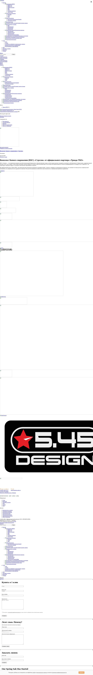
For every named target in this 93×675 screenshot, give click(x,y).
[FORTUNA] (3, 296)
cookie (33, 672)
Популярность (6, 121)
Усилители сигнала (12, 20)
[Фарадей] (9, 200)
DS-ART (14, 521)
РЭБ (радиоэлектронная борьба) (14, 19)
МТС (9, 9)
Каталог (5, 111)
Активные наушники (19, 37)
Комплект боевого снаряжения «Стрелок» (11, 151)
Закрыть (2, 65)
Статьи (6, 43)
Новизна (4, 123)
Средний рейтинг (6, 122)
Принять (81, 672)
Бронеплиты (10, 29)
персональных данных (41, 672)
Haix (9, 16)
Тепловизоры (10, 31)
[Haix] (31, 295)
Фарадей (9, 14)
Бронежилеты (11, 26)
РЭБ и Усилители (10, 18)
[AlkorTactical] (3, 415)
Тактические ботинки (11, 13)
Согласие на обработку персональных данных (15, 44)
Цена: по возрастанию (7, 124)
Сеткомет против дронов (22, 23)
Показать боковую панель (5, 115)
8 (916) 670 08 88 (3, 58)
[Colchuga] (13, 304)
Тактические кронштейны (13, 34)
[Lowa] (6, 250)
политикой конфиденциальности (14, 612)
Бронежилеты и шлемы (11, 24)
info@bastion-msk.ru (16, 490)
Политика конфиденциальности (7, 522)
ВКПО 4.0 (10, 5)
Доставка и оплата (7, 502)
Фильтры (2, 117)
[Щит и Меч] (16, 195)
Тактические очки (18, 38)
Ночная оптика (11, 33)
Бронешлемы (10, 27)
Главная (2, 111)
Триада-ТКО (5, 107)
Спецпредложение (12, 10)
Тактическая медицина (11, 39)
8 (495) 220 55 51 (3, 57)
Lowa (9, 15)
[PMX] (1, 248)
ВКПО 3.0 (10, 6)
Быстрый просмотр (4, 147)
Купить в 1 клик (3, 156)
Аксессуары (10, 12)
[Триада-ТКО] (3, 207)
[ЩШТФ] (2, 170)
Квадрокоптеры (9, 21)
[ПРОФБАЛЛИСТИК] (8, 212)
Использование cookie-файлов (11, 46)
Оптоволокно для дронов (22, 35)
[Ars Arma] (6, 376)
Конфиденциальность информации (12, 45)
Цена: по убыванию (7, 125)
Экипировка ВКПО (10, 4)
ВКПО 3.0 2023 (11, 7)
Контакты (5, 501)
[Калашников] (6, 219)
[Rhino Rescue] (6, 246)
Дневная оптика (11, 32)
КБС (9, 8)
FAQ (6, 41)
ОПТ (4, 503)
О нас (4, 500)
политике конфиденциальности (59, 672)
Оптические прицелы (19, 30)
